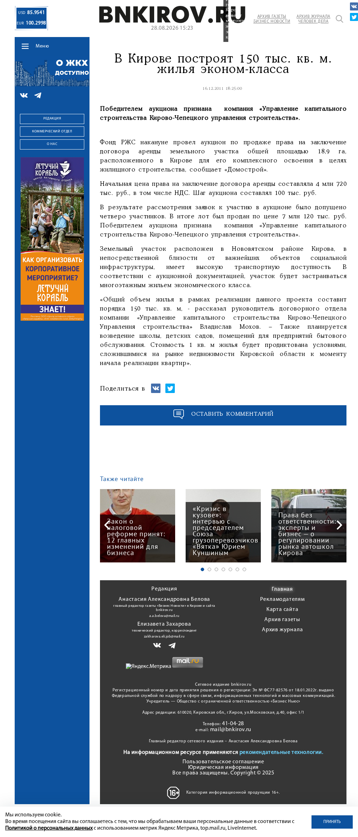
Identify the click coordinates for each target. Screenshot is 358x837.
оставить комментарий (232, 414)
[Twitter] (354, 17)
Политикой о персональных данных (49, 828)
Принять (332, 822)
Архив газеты (282, 620)
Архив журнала (282, 630)
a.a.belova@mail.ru (164, 616)
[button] (202, 569)
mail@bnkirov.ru (230, 730)
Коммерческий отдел (52, 131)
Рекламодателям (282, 599)
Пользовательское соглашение (223, 762)
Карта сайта (282, 609)
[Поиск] (339, 19)
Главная (282, 589)
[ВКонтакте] (354, 6)
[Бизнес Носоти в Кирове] (172, 21)
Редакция (52, 119)
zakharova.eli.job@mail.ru (164, 637)
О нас (52, 144)
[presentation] (107, 525)
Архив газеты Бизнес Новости (271, 19)
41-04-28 (233, 724)
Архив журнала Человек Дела (313, 19)
